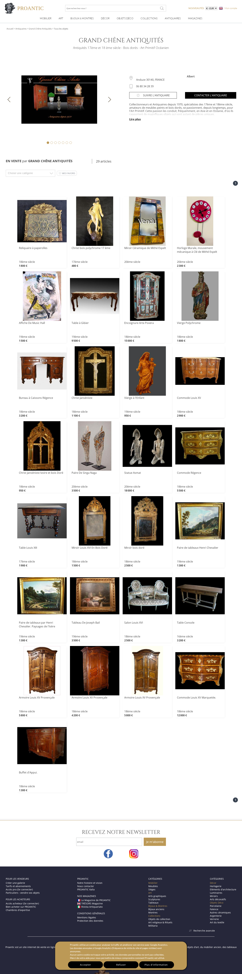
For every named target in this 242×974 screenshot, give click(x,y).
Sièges (151, 889)
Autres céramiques (220, 912)
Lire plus (135, 119)
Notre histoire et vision (89, 882)
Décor (105, 18)
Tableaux (153, 902)
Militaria (153, 925)
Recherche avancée (204, 930)
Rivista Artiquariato (92, 906)
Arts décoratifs (218, 899)
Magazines (195, 18)
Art (61, 18)
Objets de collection (159, 919)
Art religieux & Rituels (160, 922)
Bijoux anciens (156, 909)
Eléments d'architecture (223, 889)
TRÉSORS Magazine (92, 903)
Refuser (121, 964)
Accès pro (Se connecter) (19, 889)
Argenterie (216, 915)
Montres (153, 912)
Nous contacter (85, 886)
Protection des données (90, 920)
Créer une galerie (15, 882)
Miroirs (214, 896)
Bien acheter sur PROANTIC (21, 906)
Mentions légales (86, 917)
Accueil (10, 28)
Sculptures (154, 899)
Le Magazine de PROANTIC (96, 900)
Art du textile (217, 922)
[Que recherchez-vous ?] (162, 8)
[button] (67, 173)
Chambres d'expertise (18, 910)
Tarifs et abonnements (18, 886)
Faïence (214, 909)
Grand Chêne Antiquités (40, 28)
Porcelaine (215, 905)
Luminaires (216, 892)
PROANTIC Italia (86, 889)
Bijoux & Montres (157, 905)
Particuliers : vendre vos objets (23, 892)
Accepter (85, 964)
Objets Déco (125, 18)
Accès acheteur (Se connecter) (22, 903)
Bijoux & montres (82, 18)
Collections (149, 18)
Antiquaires (173, 18)
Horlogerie (215, 886)
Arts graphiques (157, 896)
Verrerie (214, 919)
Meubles (153, 886)
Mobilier (45, 18)
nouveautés (196, 8)
